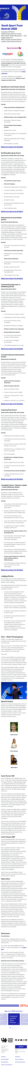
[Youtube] (21, 1040)
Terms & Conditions (6, 1064)
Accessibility (4, 1062)
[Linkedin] (26, 1040)
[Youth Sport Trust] (7, 1040)
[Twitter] (18, 1040)
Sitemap (17, 1056)
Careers (3, 1056)
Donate (21, 1047)
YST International (20, 1062)
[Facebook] (16, 1040)
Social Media (5, 1059)
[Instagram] (24, 1040)
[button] (10, 1027)
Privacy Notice (19, 1059)
